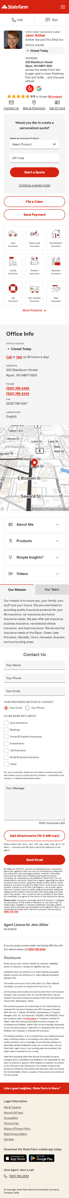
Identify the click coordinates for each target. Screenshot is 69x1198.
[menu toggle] (62, 6)
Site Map (9, 1139)
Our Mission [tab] (17, 589)
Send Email (34, 859)
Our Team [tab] (52, 589)
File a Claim (34, 201)
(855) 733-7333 (11, 912)
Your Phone (13, 678)
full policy (31, 1018)
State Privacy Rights (15, 1134)
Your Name (13, 665)
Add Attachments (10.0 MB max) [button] (34, 835)
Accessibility (11, 1118)
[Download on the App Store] (15, 1158)
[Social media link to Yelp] (30, 88)
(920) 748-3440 (17, 388)
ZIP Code (18, 158)
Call (9, 357)
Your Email (13, 691)
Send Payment (35, 214)
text (19, 357)
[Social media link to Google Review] (39, 88)
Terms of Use (11, 1123)
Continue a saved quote (34, 185)
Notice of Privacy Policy (17, 1128)
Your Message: (15, 788)
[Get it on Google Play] (41, 1158)
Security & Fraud (13, 1112)
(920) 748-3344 (17, 393)
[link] (17, 6)
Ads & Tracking (12, 1107)
